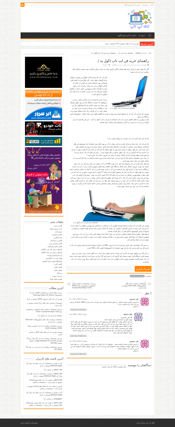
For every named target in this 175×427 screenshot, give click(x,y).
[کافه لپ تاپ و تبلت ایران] (140, 19)
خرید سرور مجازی (55, 229)
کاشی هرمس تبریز (55, 243)
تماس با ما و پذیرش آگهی (132, 5)
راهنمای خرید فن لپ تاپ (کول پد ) (50, 316)
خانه (152, 5)
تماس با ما (47, 370)
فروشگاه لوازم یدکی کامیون (52, 261)
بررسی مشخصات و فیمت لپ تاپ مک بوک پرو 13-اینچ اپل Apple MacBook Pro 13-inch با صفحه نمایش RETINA (44, 340)
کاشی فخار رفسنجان (55, 246)
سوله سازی (58, 270)
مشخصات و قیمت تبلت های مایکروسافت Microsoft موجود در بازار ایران (133, 285)
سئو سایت (58, 232)
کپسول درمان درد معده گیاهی (51, 252)
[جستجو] (22, 5)
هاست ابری (58, 226)
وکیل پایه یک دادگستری (54, 258)
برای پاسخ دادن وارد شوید (78, 309)
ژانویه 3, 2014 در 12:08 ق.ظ (77, 314)
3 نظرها (105, 65)
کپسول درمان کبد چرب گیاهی (51, 249)
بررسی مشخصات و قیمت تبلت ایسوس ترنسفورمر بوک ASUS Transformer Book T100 (84, 285)
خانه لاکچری (58, 238)
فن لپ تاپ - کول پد (127, 65)
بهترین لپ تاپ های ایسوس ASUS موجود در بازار (122, 44)
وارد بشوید (106, 367)
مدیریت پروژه (57, 276)
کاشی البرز (58, 264)
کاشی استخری (57, 235)
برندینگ (59, 273)
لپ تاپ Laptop (140, 53)
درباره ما (145, 5)
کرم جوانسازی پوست (54, 255)
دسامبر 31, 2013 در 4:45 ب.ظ (78, 341)
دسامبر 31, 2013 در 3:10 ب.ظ (78, 299)
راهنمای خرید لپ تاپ (125, 53)
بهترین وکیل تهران (55, 279)
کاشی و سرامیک (56, 241)
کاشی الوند (58, 267)
